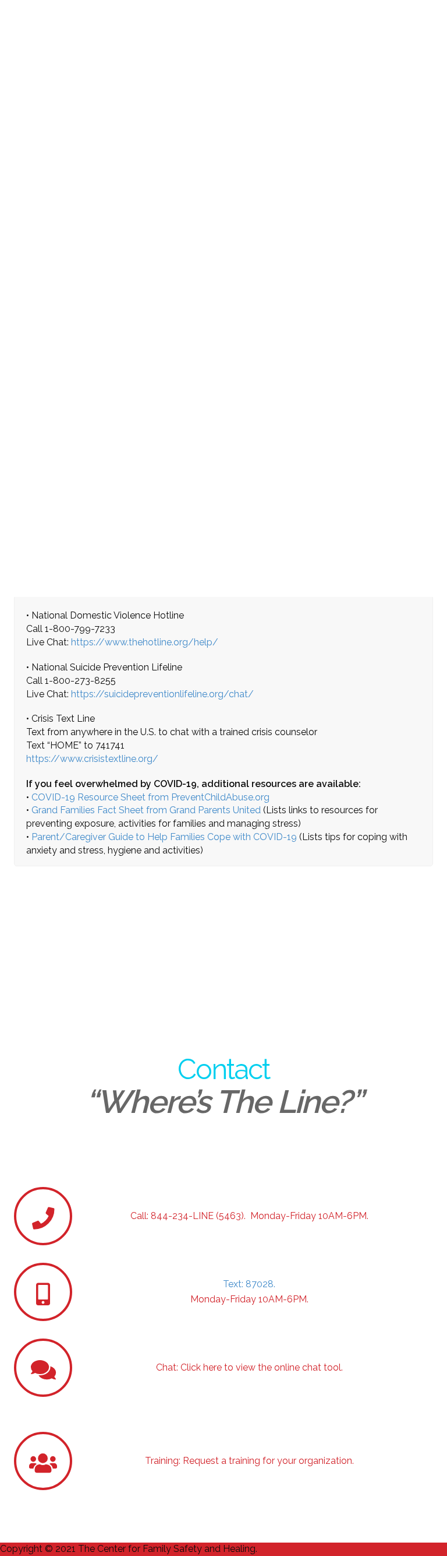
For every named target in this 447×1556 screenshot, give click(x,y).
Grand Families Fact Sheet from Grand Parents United (146, 810)
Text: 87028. (249, 1284)
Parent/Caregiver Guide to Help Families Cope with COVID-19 (164, 836)
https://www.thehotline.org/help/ (144, 642)
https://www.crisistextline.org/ (92, 758)
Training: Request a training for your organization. (249, 1460)
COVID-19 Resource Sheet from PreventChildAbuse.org (150, 797)
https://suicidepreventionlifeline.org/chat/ (162, 694)
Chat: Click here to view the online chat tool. (249, 1367)
